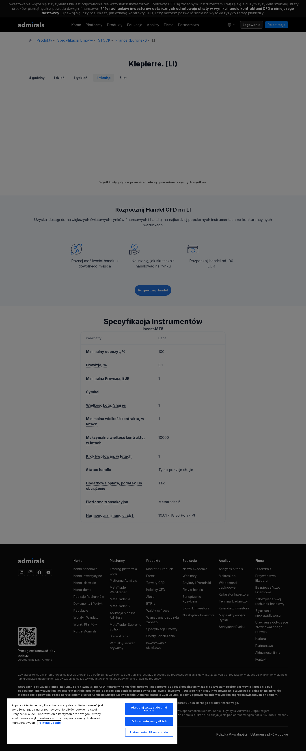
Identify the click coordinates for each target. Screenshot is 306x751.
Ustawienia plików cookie (149, 732)
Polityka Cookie (49, 722)
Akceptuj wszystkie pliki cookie (149, 709)
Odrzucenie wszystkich (149, 721)
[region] (92, 721)
